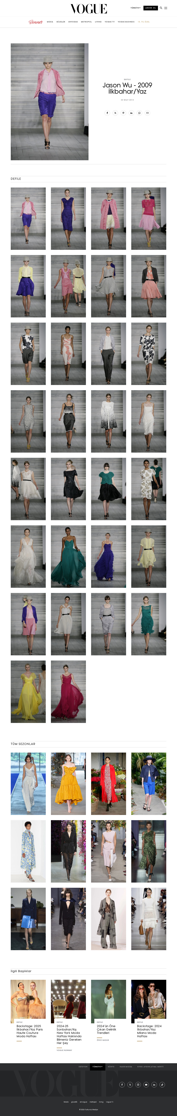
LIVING (98, 22)
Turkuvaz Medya (91, 1110)
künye (111, 1067)
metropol (93, 1102)
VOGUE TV (110, 22)
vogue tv (109, 1102)
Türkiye (97, 1067)
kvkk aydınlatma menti (150, 1067)
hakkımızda (126, 1067)
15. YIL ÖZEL (144, 22)
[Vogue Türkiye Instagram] (138, 1084)
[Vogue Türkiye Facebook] (122, 1084)
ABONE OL (150, 8)
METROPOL (86, 22)
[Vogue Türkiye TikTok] (162, 1084)
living (101, 1102)
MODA (50, 22)
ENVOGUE (73, 22)
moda (66, 1102)
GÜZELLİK (60, 22)
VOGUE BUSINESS (126, 22)
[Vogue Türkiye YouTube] (146, 1084)
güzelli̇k (74, 1102)
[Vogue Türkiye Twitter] (130, 1084)
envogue (83, 1102)
